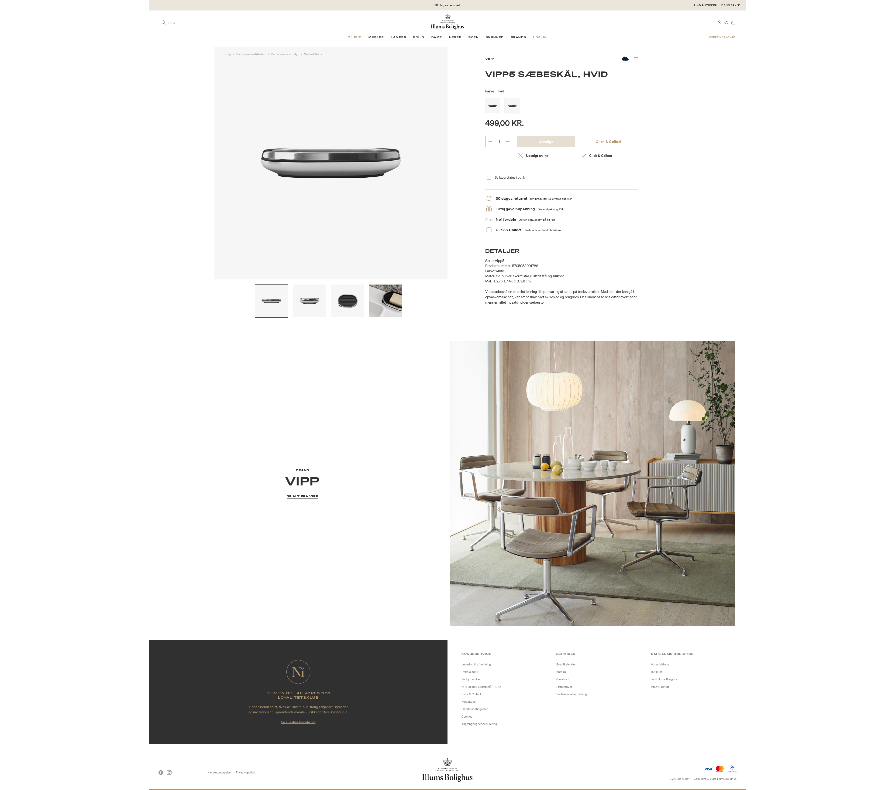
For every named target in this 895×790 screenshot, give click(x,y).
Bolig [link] (418, 37)
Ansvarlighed (660, 687)
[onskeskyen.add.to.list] (625, 58)
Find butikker (705, 5)
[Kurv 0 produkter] (733, 22)
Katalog (561, 672)
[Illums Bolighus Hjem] (447, 21)
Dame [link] (436, 37)
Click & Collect (609, 141)
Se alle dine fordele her (298, 722)
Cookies (466, 717)
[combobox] (186, 22)
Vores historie (660, 664)
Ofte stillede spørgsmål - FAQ (481, 687)
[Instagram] (169, 772)
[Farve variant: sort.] (492, 105)
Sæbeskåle (312, 54)
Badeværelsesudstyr (285, 54)
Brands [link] (518, 37)
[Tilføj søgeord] (164, 23)
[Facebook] (160, 772)
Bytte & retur (469, 672)
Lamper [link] (398, 37)
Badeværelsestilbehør (251, 54)
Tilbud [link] (354, 37)
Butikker (656, 672)
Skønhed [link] (495, 37)
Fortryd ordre (470, 679)
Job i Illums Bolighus (664, 679)
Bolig (228, 54)
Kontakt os (468, 702)
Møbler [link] (376, 37)
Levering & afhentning (476, 664)
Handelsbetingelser (474, 709)
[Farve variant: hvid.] (512, 105)
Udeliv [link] (540, 37)
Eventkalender (566, 664)
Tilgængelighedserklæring (479, 724)
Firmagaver (564, 687)
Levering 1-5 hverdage (447, 7)
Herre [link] (455, 37)
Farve (494, 91)
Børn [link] (473, 37)
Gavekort (562, 679)
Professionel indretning (571, 694)
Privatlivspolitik (245, 772)
